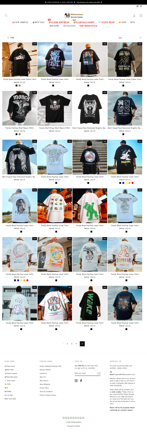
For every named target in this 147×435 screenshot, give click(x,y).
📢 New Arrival (20, 22)
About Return (44, 381)
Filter (12, 37)
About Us (43, 377)
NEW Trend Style (88, 25)
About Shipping (45, 384)
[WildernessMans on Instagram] (76, 380)
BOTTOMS (54, 25)
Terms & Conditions (46, 391)
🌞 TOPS (122, 22)
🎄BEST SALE (38, 22)
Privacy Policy (44, 388)
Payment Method (45, 370)
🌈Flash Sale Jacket (83, 22)
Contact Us (43, 373)
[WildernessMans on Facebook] (81, 380)
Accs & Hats (69, 25)
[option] (73, 2)
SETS (132, 22)
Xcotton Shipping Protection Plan (50, 366)
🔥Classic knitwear (58, 22)
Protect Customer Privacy (48, 395)
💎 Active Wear (106, 22)
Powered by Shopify (73, 426)
